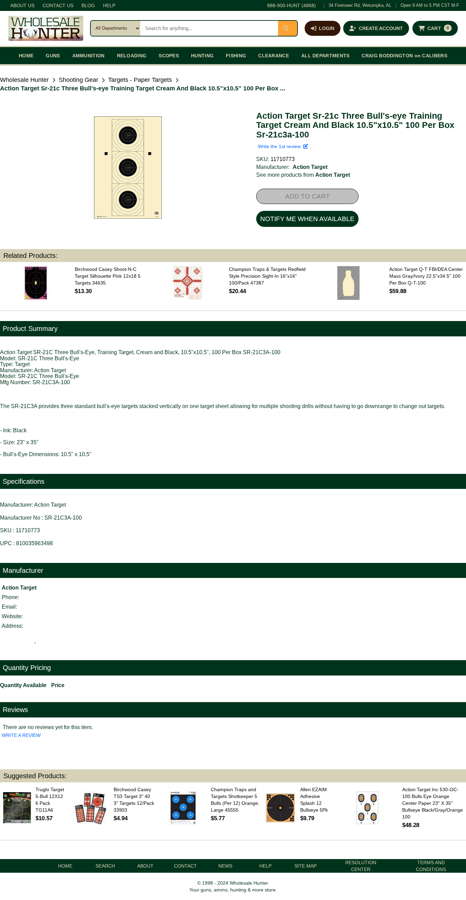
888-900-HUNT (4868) (291, 5)
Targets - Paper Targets (140, 79)
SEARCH (105, 866)
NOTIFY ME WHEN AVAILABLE (307, 218)
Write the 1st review (280, 146)
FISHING (236, 55)
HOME (26, 55)
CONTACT (185, 866)
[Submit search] (287, 28)
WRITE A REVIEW (21, 735)
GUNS (53, 55)
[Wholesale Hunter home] (45, 28)
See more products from (303, 175)
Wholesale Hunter (24, 79)
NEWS (225, 866)
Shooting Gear (78, 79)
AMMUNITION (88, 55)
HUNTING (202, 55)
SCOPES (169, 55)
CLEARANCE (273, 55)
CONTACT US (58, 5)
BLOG (88, 5)
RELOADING (132, 55)
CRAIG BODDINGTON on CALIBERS (404, 55)
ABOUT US (22, 5)
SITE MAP (305, 866)
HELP (109, 5)
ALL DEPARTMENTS (325, 55)
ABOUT (145, 866)
